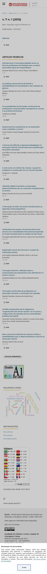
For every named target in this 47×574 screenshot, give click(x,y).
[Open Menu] (3, 3)
